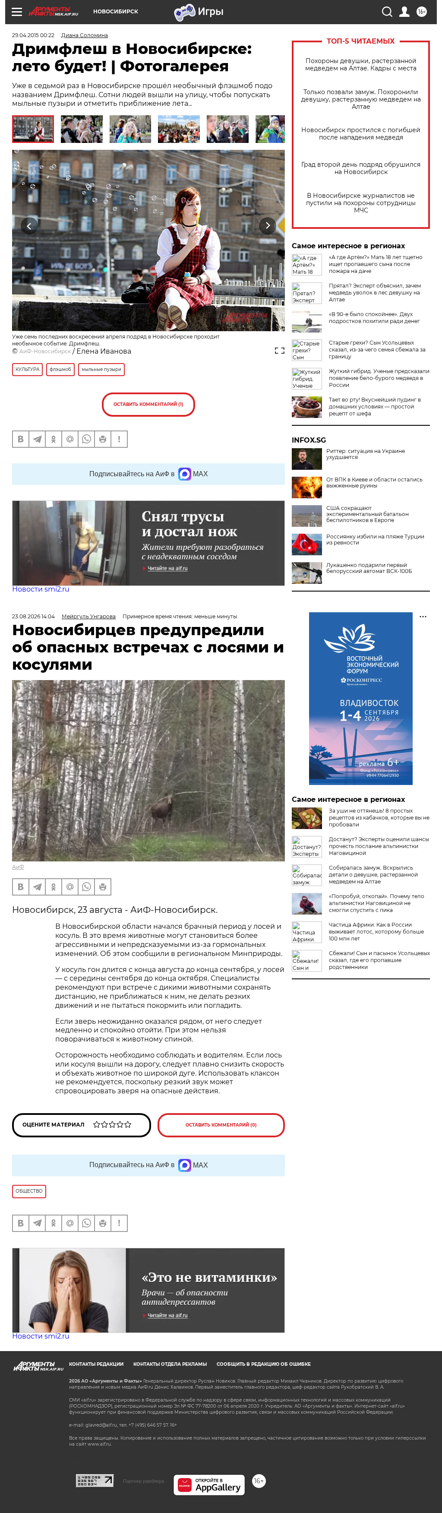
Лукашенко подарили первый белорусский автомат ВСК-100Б (369, 568)
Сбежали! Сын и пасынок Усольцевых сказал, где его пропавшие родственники (379, 960)
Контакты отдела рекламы (170, 1364)
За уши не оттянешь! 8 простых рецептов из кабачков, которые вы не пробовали (379, 817)
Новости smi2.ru (40, 589)
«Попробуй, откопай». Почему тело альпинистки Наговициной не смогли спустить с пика (376, 903)
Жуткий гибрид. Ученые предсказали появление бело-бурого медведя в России (379, 378)
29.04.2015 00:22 (33, 35)
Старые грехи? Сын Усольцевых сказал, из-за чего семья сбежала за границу (377, 349)
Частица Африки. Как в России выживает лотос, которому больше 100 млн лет (376, 931)
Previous (30, 226)
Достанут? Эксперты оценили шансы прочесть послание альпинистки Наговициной (379, 846)
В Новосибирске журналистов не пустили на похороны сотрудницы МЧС (361, 203)
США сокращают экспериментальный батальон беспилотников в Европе (367, 514)
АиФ (18, 867)
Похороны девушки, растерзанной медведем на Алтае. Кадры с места (361, 64)
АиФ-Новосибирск (45, 351)
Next (268, 226)
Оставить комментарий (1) (148, 404)
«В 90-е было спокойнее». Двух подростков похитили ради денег (374, 317)
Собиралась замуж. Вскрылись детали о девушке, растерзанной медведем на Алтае (373, 874)
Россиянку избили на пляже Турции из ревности (375, 540)
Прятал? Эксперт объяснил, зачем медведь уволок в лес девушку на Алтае (375, 292)
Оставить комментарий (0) (221, 1125)
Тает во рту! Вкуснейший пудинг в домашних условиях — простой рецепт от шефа (375, 406)
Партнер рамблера (143, 1481)
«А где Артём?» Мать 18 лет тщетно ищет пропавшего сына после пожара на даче (376, 264)
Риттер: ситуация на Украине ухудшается (365, 454)
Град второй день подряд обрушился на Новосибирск (360, 168)
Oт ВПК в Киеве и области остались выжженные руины (374, 483)
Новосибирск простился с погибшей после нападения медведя (360, 134)
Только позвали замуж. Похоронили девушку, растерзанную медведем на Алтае (361, 100)
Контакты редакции (96, 1364)
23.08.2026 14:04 (33, 616)
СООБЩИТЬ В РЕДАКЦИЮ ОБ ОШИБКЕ (264, 1364)
